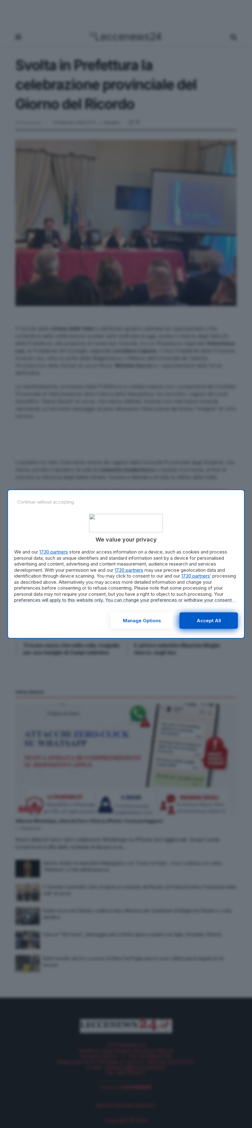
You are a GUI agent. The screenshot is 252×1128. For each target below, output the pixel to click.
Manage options (142, 620)
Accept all (209, 620)
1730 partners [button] (53, 552)
